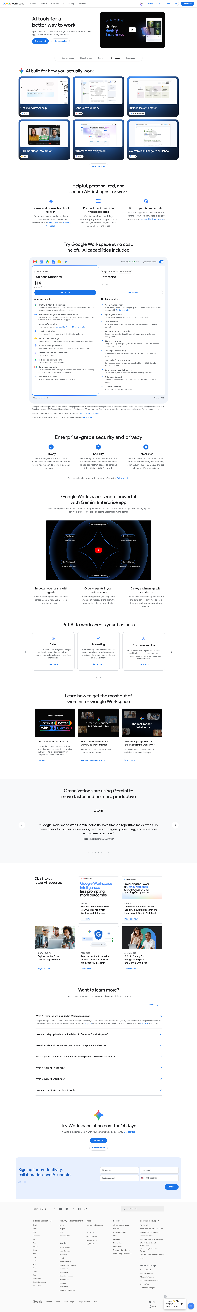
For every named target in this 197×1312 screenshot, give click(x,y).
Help (96, 1302)
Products (43, 4)
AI (63, 4)
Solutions (32, 4)
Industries (55, 4)
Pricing (71, 4)
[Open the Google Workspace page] (14, 3)
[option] (68, 58)
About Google (69, 1302)
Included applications (42, 1221)
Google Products (84, 1302)
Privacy (49, 1302)
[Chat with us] (191, 1306)
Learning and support (149, 1221)
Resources (82, 4)
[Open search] (142, 4)
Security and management (71, 1221)
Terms (58, 1302)
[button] (44, 96)
